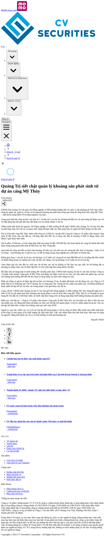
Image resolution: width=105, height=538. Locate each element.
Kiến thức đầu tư (14, 479)
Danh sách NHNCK (15, 448)
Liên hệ (10, 446)
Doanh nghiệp (13, 64)
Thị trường (12, 51)
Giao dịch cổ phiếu (15, 460)
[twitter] (9, 338)
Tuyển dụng (12, 443)
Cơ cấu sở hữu (13, 451)
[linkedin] (9, 342)
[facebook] (9, 334)
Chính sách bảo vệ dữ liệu (18, 491)
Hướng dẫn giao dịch (16, 477)
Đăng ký (5, 119)
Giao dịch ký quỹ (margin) (18, 463)
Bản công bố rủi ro (15, 494)
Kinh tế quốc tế (13, 158)
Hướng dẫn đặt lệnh (15, 472)
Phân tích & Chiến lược (17, 78)
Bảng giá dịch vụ (14, 474)
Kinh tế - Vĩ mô (14, 101)
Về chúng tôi (12, 441)
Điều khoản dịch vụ (15, 489)
